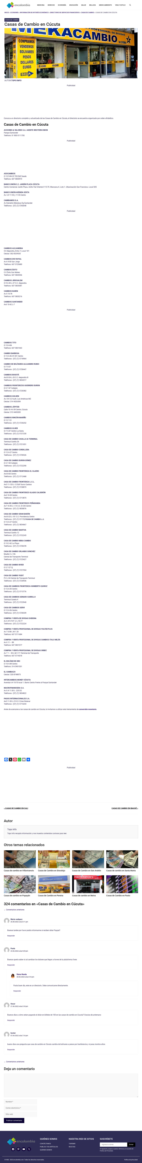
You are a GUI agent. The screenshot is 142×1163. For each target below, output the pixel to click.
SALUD (83, 5)
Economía (14, 12)
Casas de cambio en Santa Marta (121, 870)
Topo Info (16, 80)
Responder (11, 936)
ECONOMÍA (62, 5)
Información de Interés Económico (34, 12)
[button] (130, 5)
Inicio (6, 12)
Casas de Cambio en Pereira (50, 895)
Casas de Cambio (87, 12)
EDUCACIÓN (73, 5)
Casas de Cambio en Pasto (118, 895)
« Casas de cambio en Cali (16, 808)
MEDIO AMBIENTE (105, 5)
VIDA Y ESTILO (120, 5)
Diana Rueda (22, 974)
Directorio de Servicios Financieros (64, 12)
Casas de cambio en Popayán (17, 895)
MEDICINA (40, 5)
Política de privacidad (131, 1160)
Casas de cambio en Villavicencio (19, 870)
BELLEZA (92, 5)
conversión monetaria (87, 709)
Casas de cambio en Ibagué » (125, 808)
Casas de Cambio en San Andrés (86, 870)
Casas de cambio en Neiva (84, 895)
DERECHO (51, 5)
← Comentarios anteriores (14, 910)
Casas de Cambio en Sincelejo (51, 870)
